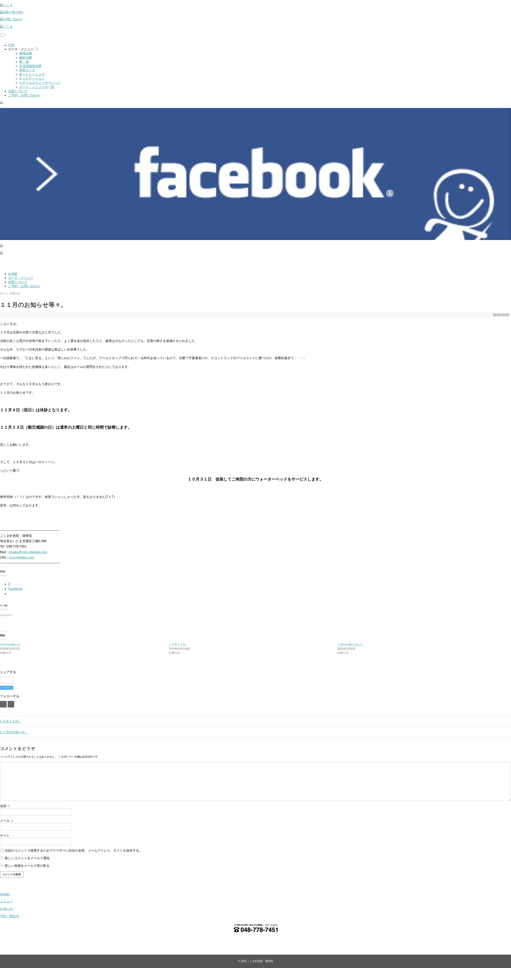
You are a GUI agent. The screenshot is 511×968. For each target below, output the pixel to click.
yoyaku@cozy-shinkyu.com (27, 552)
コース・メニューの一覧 (36, 87)
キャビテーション (32, 78)
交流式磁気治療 (30, 66)
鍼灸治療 (25, 57)
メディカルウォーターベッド (40, 82)
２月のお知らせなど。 (351, 644)
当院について (17, 91)
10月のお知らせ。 (11, 644)
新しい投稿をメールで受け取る (27, 865)
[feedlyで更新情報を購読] (3, 704)
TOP (11, 45)
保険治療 (25, 53)
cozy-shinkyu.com (21, 557)
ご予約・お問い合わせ (24, 95)
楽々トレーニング (32, 74)
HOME (13, 274)
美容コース (27, 70)
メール (7, 820)
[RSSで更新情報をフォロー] (11, 704)
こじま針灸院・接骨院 (260, 961)
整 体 (24, 61)
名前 (5, 806)
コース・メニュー (21, 49)
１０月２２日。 (178, 644)
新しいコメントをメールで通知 (27, 858)
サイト (5, 835)
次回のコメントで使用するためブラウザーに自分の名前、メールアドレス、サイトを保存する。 (73, 850)
